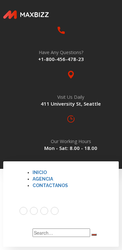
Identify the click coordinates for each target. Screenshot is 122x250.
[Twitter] (23, 211)
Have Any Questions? (61, 52)
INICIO (40, 172)
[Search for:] (61, 232)
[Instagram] (55, 211)
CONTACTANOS (50, 185)
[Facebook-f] (34, 211)
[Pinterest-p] (44, 211)
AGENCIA (43, 179)
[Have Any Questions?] (61, 30)
